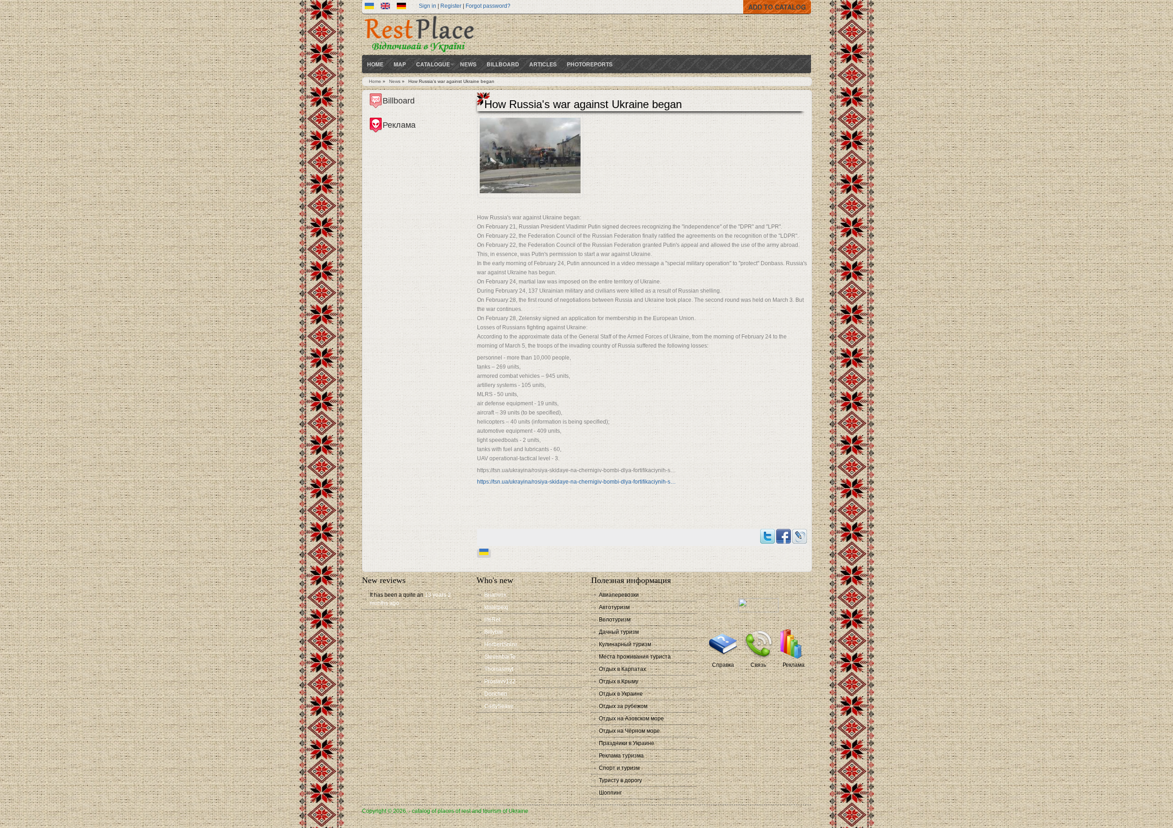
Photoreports (590, 64)
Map (400, 64)
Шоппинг (610, 793)
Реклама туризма (621, 755)
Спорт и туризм (619, 768)
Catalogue (433, 64)
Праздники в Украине (626, 743)
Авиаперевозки (619, 595)
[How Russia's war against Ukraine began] (385, 7)
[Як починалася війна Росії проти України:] (369, 7)
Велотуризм (614, 619)
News (468, 64)
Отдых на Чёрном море (629, 731)
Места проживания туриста (635, 657)
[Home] (419, 53)
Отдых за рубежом (623, 706)
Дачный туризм (619, 632)
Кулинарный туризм (625, 644)
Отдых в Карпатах (622, 669)
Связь (758, 665)
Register (450, 6)
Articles (543, 64)
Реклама (794, 665)
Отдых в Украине (621, 694)
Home (375, 64)
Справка (723, 665)
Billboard (503, 64)
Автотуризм (614, 607)
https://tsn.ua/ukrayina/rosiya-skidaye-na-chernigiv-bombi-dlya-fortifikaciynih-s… (576, 482)
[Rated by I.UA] (758, 610)
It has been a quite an (396, 595)
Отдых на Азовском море (631, 718)
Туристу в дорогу (620, 780)
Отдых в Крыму (618, 681)
